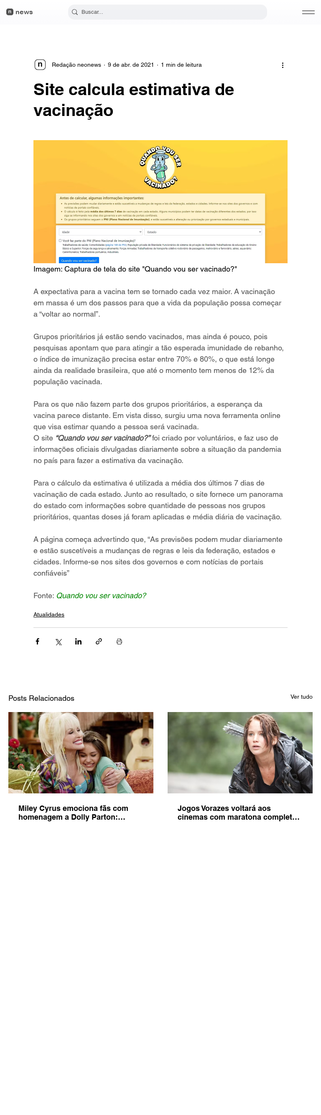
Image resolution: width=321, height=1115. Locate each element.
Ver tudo (301, 696)
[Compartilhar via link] (99, 641)
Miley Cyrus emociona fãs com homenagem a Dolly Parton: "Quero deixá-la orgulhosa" (73, 812)
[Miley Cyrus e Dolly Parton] (80, 752)
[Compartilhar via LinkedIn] (78, 641)
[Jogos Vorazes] (240, 752)
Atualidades (48, 614)
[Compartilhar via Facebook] (37, 641)
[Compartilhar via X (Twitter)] (58, 641)
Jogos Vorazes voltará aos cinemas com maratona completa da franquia (237, 812)
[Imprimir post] (119, 641)
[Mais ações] (283, 65)
